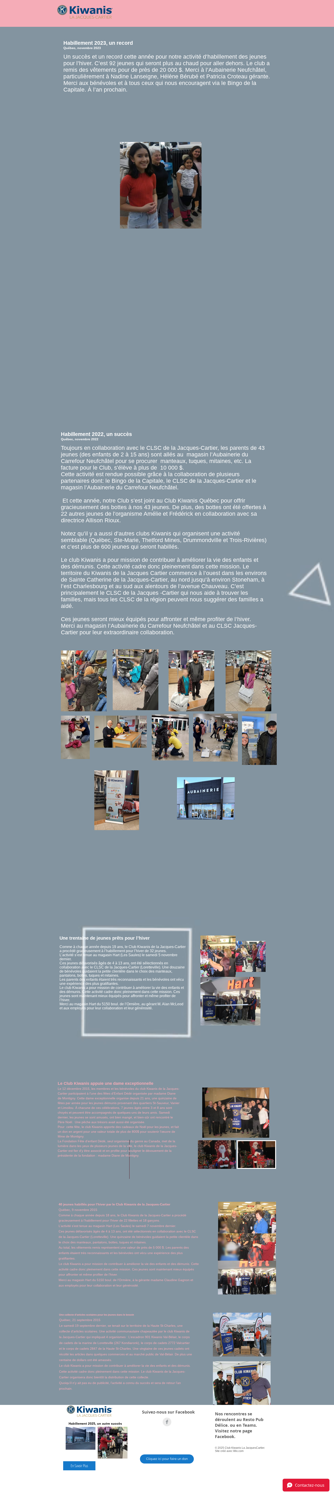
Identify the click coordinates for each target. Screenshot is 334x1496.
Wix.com (238, 1451)
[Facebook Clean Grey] (167, 1422)
